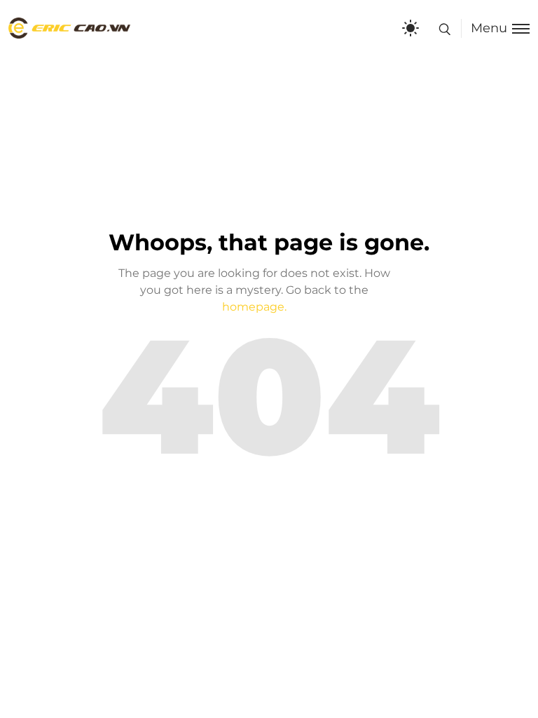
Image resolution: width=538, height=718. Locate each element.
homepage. (254, 306)
